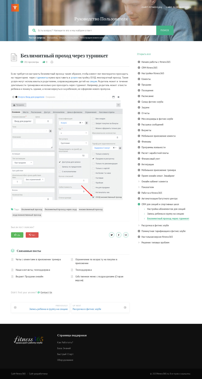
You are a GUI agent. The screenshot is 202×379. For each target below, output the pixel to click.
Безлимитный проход (31, 209)
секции (93, 81)
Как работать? (65, 342)
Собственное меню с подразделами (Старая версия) (99, 278)
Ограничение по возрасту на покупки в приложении (96, 261)
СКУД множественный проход (27, 215)
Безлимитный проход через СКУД (61, 209)
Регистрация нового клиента (94, 37)
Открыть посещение (68, 37)
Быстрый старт (65, 354)
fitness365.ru (163, 373)
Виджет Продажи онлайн (29, 276)
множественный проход (91, 209)
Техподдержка (83, 269)
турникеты (42, 77)
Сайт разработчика (178, 7)
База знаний (64, 348)
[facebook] (118, 234)
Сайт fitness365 (152, 7)
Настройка (52, 37)
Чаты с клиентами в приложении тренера (38, 259)
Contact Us (46, 292)
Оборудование (65, 359)
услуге (74, 77)
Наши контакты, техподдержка (33, 269)
